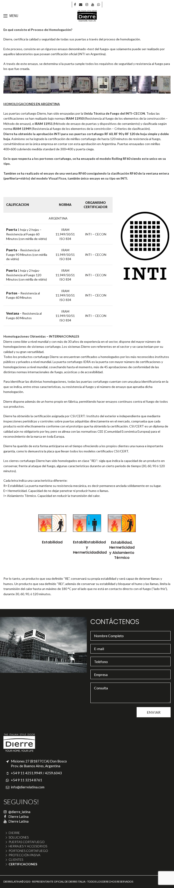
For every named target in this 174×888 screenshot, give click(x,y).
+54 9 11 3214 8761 (26, 780)
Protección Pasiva (24, 855)
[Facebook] (74, 4)
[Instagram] (87, 4)
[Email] (80, 4)
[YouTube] (93, 4)
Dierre (14, 833)
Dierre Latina (18, 816)
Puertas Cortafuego (27, 842)
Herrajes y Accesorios (28, 846)
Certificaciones (23, 864)
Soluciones (19, 837)
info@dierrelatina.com (27, 787)
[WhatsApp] (99, 4)
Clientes (16, 859)
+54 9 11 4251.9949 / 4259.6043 (36, 773)
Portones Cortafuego (28, 851)
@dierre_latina (19, 812)
